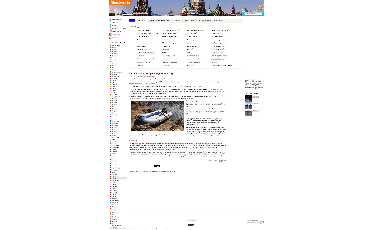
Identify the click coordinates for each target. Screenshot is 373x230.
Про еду (189, 49)
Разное (189, 52)
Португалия (115, 176)
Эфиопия (115, 221)
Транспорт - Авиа (192, 59)
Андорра (114, 51)
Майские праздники (143, 40)
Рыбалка (140, 55)
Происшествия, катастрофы (146, 52)
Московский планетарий (255, 96)
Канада (114, 129)
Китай (114, 135)
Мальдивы (115, 156)
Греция (114, 88)
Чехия (114, 211)
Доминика (115, 94)
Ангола (114, 49)
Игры (114, 37)
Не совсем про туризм (218, 40)
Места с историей (167, 40)
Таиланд (114, 190)
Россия (114, 178)
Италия (114, 119)
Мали (113, 153)
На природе (190, 40)
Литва (114, 143)
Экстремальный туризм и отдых (221, 65)
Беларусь (115, 58)
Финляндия (115, 202)
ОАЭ (113, 172)
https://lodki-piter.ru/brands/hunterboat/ (210, 154)
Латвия (114, 141)
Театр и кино (166, 59)
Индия (114, 107)
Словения (115, 186)
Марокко (114, 160)
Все (138, 27)
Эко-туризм (165, 65)
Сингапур (115, 184)
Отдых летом (166, 46)
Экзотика (140, 65)
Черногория (115, 209)
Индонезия (115, 109)
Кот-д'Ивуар (115, 137)
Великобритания (117, 72)
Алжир (114, 47)
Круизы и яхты (191, 36)
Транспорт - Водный (217, 59)
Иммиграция (215, 33)
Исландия (115, 115)
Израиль (114, 104)
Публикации (116, 34)
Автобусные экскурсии (144, 30)
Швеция (114, 215)
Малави (114, 149)
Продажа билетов (217, 49)
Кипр (113, 133)
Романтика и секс (217, 52)
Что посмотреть (117, 19)
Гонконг (114, 86)
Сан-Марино (116, 180)
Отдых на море (191, 46)
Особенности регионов (218, 43)
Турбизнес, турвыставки (169, 62)
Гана (113, 82)
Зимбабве (115, 102)
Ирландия (115, 113)
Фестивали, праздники (194, 62)
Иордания (115, 111)
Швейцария (115, 213)
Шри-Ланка (115, 217)
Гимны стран (116, 31)
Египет (114, 98)
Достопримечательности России (159, 20)
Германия (115, 84)
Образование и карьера (169, 43)
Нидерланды (116, 168)
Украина (114, 198)
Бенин (114, 62)
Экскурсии (176, 20)
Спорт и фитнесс (192, 55)
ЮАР (113, 223)
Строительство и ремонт (145, 59)
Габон (114, 80)
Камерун (114, 127)
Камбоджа (115, 125)
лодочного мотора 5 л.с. (218, 89)
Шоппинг (214, 62)
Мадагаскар (115, 147)
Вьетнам (114, 78)
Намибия (115, 166)
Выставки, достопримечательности (148, 33)
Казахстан (115, 123)
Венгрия (114, 74)
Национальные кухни (119, 28)
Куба (113, 139)
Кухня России (206, 20)
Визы (114, 25)
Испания (114, 117)
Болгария (115, 64)
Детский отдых (191, 33)
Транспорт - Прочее (143, 62)
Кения (114, 131)
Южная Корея (116, 225)
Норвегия (115, 170)
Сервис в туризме (167, 55)
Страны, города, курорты (219, 55)
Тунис (114, 194)
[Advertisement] (252, 49)
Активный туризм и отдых (195, 30)
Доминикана (116, 96)
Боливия (114, 66)
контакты (176, 229)
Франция (115, 205)
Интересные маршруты (169, 36)
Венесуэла (115, 76)
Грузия (114, 90)
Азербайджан (116, 45)
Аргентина (115, 53)
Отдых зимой (141, 46)
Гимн (198, 20)
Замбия (114, 100)
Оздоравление (191, 43)
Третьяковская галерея (256, 111)
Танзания (115, 192)
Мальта (114, 158)
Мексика (114, 162)
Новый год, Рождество (144, 43)
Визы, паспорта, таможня (219, 30)
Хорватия (115, 207)
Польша (114, 174)
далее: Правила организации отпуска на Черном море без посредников (152, 79)
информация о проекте (167, 229)
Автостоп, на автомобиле (170, 30)
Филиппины (115, 200)
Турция (114, 196)
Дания (114, 92)
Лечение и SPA (216, 36)
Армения (115, 55)
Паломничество (167, 49)
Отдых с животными (217, 46)
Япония (114, 227)
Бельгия (114, 60)
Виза (192, 20)
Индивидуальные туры (144, 36)
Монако (114, 164)
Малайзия (115, 151)
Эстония (114, 219)
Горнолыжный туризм (169, 33)
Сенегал (114, 182)
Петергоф (255, 103)
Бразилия (115, 68)
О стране (185, 20)
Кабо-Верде (115, 121)
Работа (164, 52)
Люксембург (116, 145)
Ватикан (114, 70)
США (113, 188)
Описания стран (117, 22)
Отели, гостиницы (143, 49)
